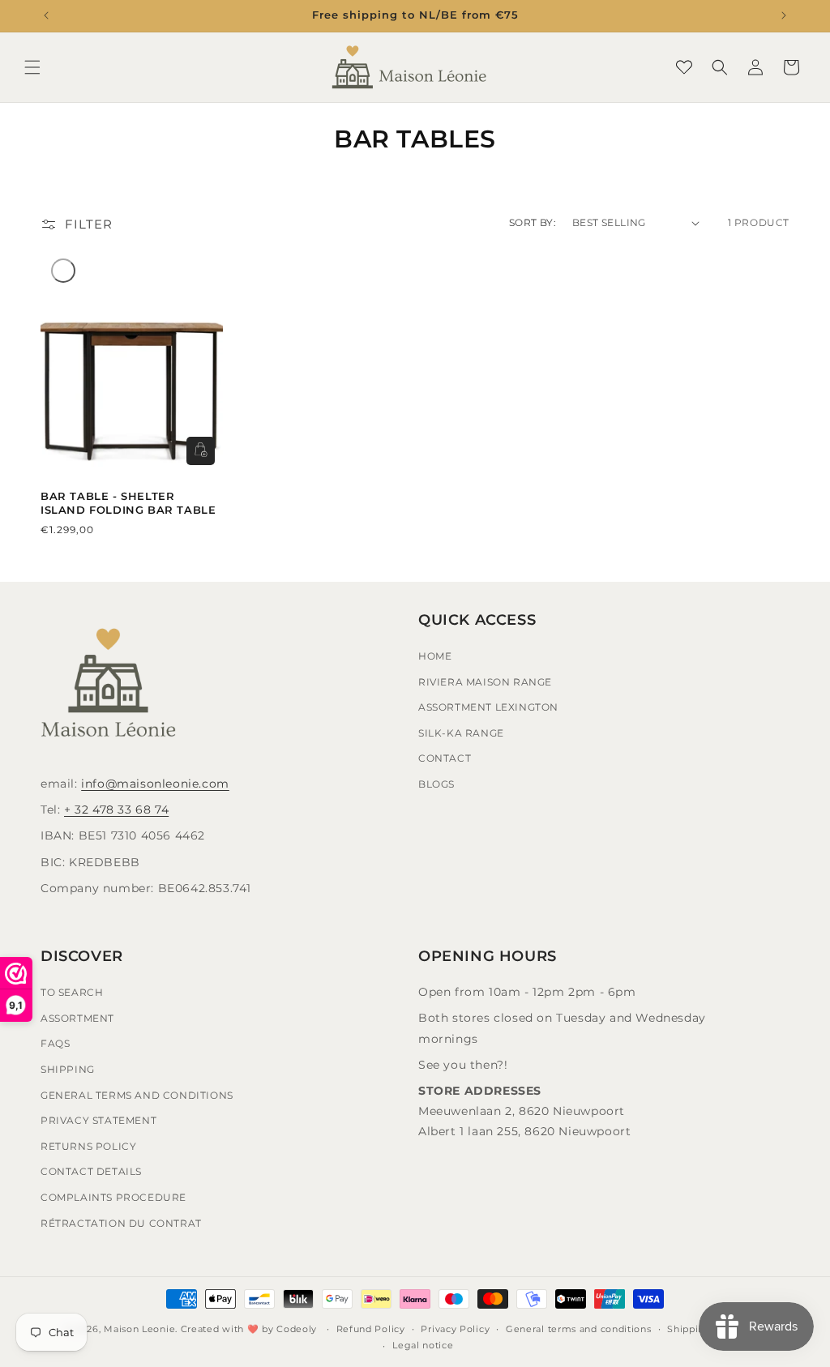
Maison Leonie (139, 1329)
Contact (444, 758)
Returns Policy (88, 1146)
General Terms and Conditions (137, 1095)
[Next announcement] (784, 15)
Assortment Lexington (488, 707)
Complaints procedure (113, 1197)
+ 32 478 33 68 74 (116, 809)
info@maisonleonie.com (155, 783)
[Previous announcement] (46, 15)
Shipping (68, 1069)
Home (434, 656)
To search (72, 992)
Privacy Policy (455, 1329)
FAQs (55, 1043)
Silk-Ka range (461, 733)
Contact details (91, 1171)
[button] (32, 67)
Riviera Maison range (485, 682)
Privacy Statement (98, 1120)
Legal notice (422, 1345)
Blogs (436, 784)
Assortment (77, 1018)
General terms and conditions (579, 1329)
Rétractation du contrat (121, 1223)
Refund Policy (370, 1329)
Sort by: (532, 222)
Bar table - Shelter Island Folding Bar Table (128, 502)
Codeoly (296, 1329)
